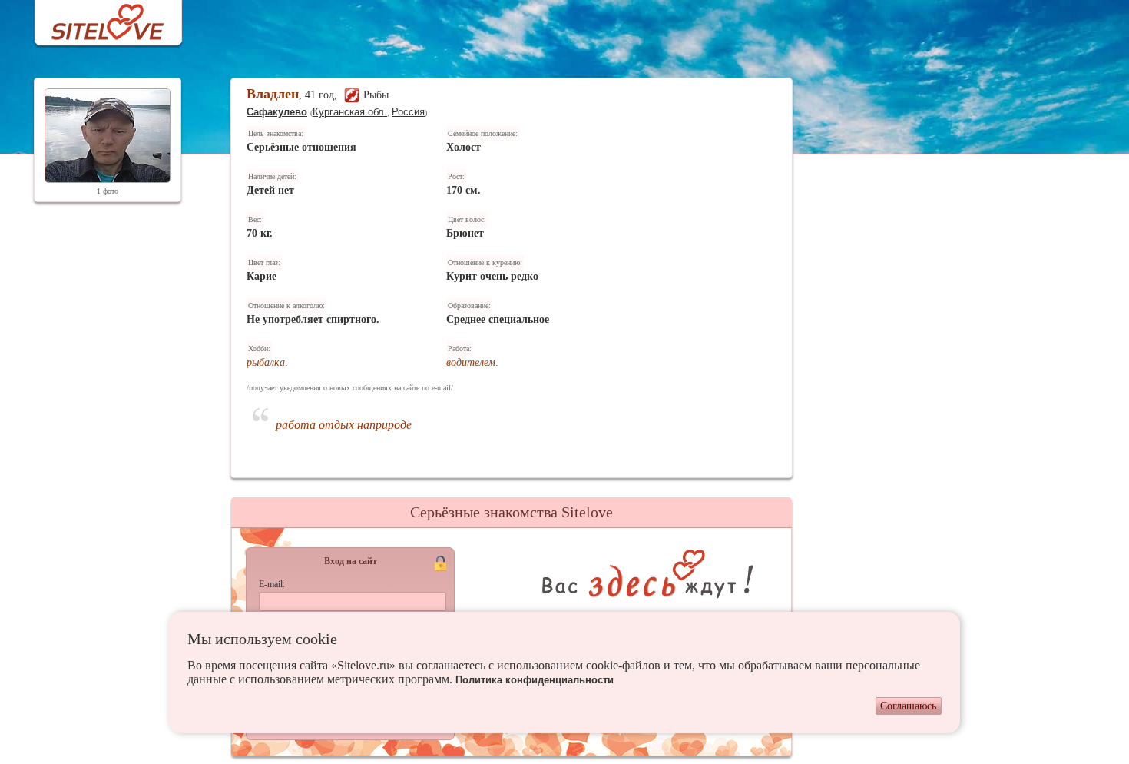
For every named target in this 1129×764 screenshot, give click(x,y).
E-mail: (272, 584)
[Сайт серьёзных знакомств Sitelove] (95, 18)
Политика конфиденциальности (534, 680)
